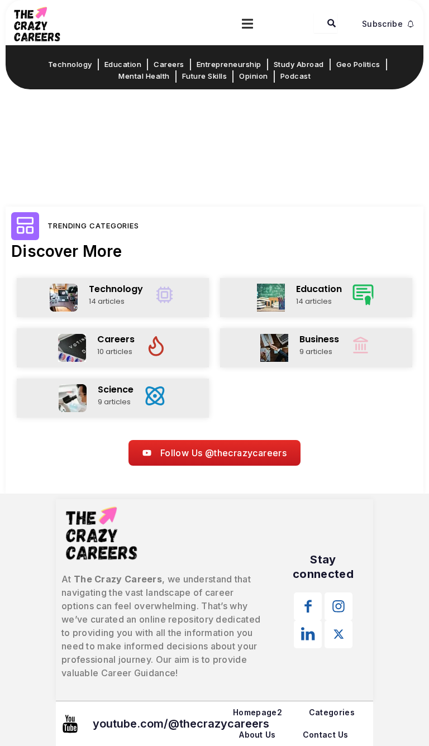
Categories (332, 712)
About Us (257, 734)
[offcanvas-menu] (247, 24)
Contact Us (326, 734)
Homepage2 (257, 712)
